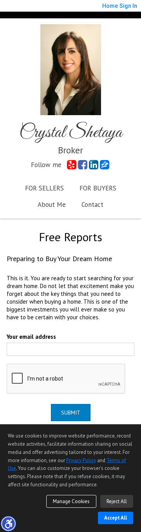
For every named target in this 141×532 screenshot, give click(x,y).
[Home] (70, 69)
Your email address (31, 336)
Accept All (115, 517)
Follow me (46, 164)
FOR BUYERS (98, 188)
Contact (92, 204)
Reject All (117, 501)
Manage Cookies (71, 501)
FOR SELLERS (44, 188)
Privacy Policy (81, 460)
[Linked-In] (93, 164)
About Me (52, 204)
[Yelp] (71, 164)
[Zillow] (104, 164)
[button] (8, 523)
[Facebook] (82, 164)
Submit (70, 412)
